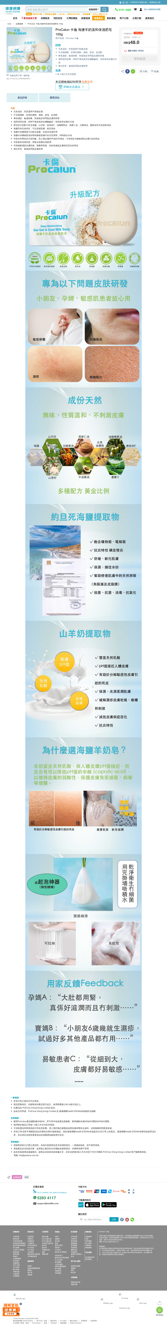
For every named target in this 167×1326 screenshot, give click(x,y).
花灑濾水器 (46, 1249)
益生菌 (57, 1241)
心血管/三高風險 (18, 1249)
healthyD (53, 1323)
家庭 (45, 1323)
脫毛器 (73, 1272)
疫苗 (86, 1239)
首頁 (15, 18)
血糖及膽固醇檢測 (34, 1268)
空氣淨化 (74, 1239)
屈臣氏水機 (37, 14)
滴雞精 (57, 1239)
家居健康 (88, 1241)
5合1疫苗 (31, 1247)
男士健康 (16, 1247)
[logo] (12, 14)
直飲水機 (45, 1236)
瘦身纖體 (58, 1262)
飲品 (72, 1256)
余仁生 (62, 14)
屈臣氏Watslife (73, 14)
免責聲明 (94, 1320)
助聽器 (30, 1274)
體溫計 (30, 1270)
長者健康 (74, 1245)
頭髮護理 (58, 1271)
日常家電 (74, 1236)
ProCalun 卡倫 (72, 38)
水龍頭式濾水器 (47, 1243)
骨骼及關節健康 (60, 1266)
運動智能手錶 (75, 1282)
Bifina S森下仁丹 (100, 14)
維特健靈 (86, 14)
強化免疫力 (59, 1255)
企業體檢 (16, 1276)
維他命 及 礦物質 (61, 1252)
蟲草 (56, 1243)
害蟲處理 (74, 1252)
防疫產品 (74, 1247)
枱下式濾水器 (46, 1241)
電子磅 (30, 1272)
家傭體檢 (16, 1263)
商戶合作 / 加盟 (41, 1320)
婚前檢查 (16, 1252)
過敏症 (15, 1256)
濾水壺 (44, 1245)
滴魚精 (57, 1247)
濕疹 (27, 1177)
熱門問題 (88, 1259)
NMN (57, 1236)
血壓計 (30, 1266)
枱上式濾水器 (46, 1239)
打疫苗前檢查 (17, 1241)
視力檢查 (16, 1267)
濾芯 (43, 1252)
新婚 (27, 1323)
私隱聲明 (84, 1320)
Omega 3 (58, 1249)
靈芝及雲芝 (59, 1245)
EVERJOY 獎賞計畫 (139, 2)
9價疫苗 (30, 1239)
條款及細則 (73, 1320)
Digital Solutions (76, 1323)
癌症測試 (16, 1260)
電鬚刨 (73, 1268)
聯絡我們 (53, 1320)
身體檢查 (88, 1236)
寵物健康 (74, 1243)
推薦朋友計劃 (155, 2)
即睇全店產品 (72, 87)
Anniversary (36, 1323)
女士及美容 (59, 1260)
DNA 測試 (16, 1265)
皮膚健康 (17, 1177)
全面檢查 (16, 1236)
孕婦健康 (58, 1273)
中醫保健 (16, 1271)
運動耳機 (74, 1284)
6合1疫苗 (31, 1249)
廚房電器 (74, 1241)
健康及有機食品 (76, 1254)
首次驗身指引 (90, 1257)
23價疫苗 (31, 1241)
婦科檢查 (16, 1239)
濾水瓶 (44, 1247)
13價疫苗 (31, 1243)
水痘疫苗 (31, 1252)
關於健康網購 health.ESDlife (23, 1320)
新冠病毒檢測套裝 (19, 1245)
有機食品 (88, 1245)
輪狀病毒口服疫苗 (34, 1254)
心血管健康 (59, 1264)
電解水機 (45, 1254)
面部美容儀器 (75, 1266)
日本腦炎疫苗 (32, 1256)
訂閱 (114, 1219)
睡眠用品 (74, 1249)
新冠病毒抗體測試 (19, 1243)
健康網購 (63, 1323)
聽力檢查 (16, 1269)
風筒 (72, 1270)
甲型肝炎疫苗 (32, 1245)
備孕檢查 (16, 1254)
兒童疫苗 (31, 1236)
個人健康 (88, 1243)
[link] (19, 1298)
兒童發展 (16, 1274)
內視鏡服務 (17, 1258)
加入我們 (63, 1320)
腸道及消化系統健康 (62, 1257)
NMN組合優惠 (50, 14)
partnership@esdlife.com (111, 1242)
